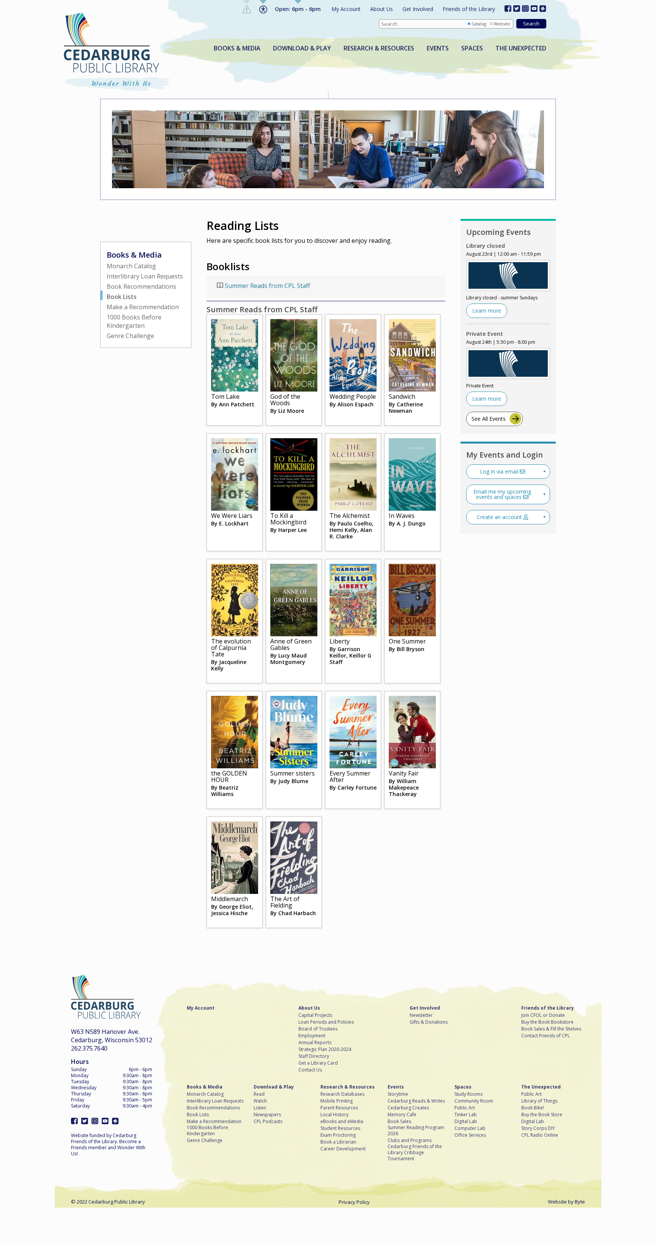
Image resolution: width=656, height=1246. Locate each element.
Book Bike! (532, 1108)
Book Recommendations (141, 286)
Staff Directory (313, 1056)
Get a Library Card (318, 1063)
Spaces (472, 48)
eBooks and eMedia (341, 1122)
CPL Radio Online (539, 1135)
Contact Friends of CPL (545, 1036)
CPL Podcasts (268, 1122)
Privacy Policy (354, 1202)
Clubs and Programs (410, 1140)
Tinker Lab (465, 1115)
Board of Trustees (317, 1029)
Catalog (479, 24)
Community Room (473, 1101)
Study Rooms (468, 1094)
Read (259, 1094)
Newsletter (421, 1015)
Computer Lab (470, 1128)
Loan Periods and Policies (326, 1022)
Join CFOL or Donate (543, 1015)
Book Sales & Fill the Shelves (551, 1029)
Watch (260, 1101)
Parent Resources (339, 1108)
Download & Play (302, 48)
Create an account (500, 517)
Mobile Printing (336, 1101)
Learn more (486, 310)
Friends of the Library (469, 9)
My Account (346, 9)
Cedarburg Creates (408, 1108)
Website (502, 24)
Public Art (464, 1108)
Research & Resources (379, 48)
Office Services (470, 1135)
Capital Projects (315, 1015)
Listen (260, 1108)
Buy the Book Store (541, 1115)
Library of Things (539, 1101)
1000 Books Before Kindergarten (134, 321)
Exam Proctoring (338, 1135)
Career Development (343, 1149)
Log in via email (500, 471)
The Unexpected (520, 48)
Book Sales (399, 1122)
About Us (381, 9)
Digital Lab (465, 1122)
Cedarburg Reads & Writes (416, 1101)
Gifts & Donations (429, 1022)
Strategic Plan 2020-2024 (324, 1049)
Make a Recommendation (143, 307)
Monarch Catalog (131, 266)
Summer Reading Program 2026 (416, 1131)
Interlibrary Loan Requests (145, 276)
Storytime (398, 1094)
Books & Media (237, 48)
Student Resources (340, 1128)
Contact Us (310, 1070)
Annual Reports (314, 1043)
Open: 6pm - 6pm (298, 9)
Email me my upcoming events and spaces (502, 494)
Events (438, 48)
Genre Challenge (130, 336)
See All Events (489, 418)
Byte (580, 1201)
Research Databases (342, 1094)
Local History (334, 1115)
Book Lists (122, 297)
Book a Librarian (338, 1142)
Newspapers (267, 1115)
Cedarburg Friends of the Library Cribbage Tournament (415, 1153)
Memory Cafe (402, 1115)
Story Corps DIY (538, 1128)
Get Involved (417, 9)
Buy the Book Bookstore (547, 1022)
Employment (311, 1036)
